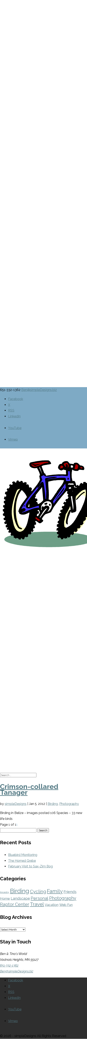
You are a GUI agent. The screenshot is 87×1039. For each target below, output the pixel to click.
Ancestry (4, 892)
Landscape (20, 898)
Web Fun (66, 905)
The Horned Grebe (22, 861)
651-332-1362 (9, 965)
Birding (53, 804)
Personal (39, 898)
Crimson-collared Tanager (29, 789)
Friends (70, 891)
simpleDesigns (16, 804)
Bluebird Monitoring (22, 855)
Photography (69, 804)
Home (5, 898)
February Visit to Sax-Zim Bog (30, 866)
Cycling (38, 891)
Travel (37, 904)
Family (55, 891)
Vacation (51, 905)
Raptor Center (14, 904)
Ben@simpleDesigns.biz (16, 971)
